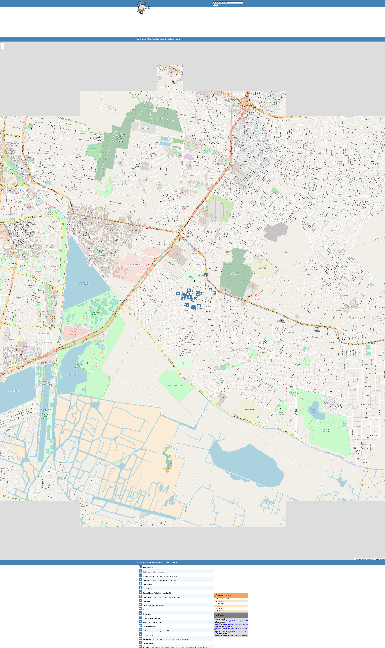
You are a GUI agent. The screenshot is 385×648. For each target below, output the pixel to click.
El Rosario (218, 611)
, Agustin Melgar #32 (153, 605)
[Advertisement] (187, 22)
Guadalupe (218, 608)
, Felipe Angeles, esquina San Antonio (160, 576)
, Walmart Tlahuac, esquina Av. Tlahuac (159, 580)
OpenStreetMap (369, 559)
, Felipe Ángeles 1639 (157, 593)
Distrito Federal (174, 39)
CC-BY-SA (381, 559)
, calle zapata (153, 572)
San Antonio (219, 601)
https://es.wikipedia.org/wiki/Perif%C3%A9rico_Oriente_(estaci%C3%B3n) (240, 628)
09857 (158, 39)
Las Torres (218, 606)
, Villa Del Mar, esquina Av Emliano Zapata (161, 597)
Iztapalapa (164, 39)
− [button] (2, 47)
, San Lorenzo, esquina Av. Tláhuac (157, 631)
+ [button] (2, 44)
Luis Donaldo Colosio (222, 599)
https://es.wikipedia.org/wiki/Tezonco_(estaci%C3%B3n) (233, 621)
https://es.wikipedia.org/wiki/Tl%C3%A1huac (230, 632)
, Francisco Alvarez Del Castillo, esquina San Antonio (166, 639)
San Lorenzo (219, 603)
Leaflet (356, 559)
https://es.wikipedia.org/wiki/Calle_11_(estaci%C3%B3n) (233, 635)
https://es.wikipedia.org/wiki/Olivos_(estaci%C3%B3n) (233, 624)
